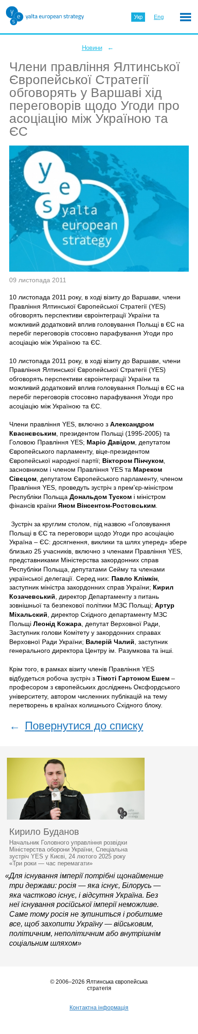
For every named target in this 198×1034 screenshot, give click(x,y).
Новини (92, 47)
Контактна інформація (99, 1007)
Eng (159, 17)
